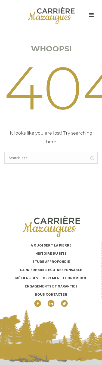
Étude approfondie (51, 262)
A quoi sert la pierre (51, 245)
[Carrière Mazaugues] (51, 15)
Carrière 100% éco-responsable (51, 270)
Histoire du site (51, 254)
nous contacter (51, 294)
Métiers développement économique (51, 278)
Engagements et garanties (51, 286)
